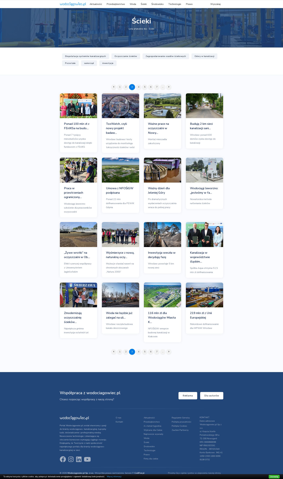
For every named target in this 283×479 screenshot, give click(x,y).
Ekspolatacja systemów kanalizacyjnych (85, 56)
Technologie (174, 4)
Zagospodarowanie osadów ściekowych (166, 56)
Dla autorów (211, 395)
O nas (118, 417)
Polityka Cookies (179, 426)
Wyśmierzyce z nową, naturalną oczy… (120, 255)
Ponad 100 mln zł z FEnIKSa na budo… (76, 126)
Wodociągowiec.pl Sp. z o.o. (80, 473)
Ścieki (144, 4)
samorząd (89, 63)
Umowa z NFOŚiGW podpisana (119, 190)
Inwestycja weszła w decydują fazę (162, 255)
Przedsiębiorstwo (116, 4)
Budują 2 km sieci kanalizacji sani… (201, 126)
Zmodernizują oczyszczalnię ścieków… (73, 317)
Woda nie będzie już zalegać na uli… (119, 315)
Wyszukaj (215, 4)
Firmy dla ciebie (151, 458)
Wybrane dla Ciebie (153, 430)
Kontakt (119, 421)
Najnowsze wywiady (153, 434)
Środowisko (157, 4)
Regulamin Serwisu (181, 417)
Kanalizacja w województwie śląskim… (200, 257)
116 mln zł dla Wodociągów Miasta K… (162, 317)
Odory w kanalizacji (204, 56)
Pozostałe (70, 63)
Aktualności (96, 4)
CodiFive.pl (139, 473)
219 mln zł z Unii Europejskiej (201, 315)
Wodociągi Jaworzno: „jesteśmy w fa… (204, 190)
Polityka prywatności (181, 421)
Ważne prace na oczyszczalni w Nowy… (158, 128)
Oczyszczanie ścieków (126, 56)
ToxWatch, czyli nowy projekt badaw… (116, 128)
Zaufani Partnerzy (180, 430)
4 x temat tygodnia (152, 426)
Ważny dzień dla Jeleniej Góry (159, 190)
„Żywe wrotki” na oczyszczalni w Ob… (77, 255)
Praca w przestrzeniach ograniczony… (73, 192)
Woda (133, 4)
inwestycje (107, 63)
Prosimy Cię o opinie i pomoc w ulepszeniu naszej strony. (194, 473)
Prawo (189, 4)
